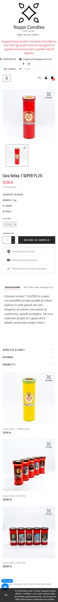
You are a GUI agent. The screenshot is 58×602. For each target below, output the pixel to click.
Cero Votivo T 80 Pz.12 (14, 495)
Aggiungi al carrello (36, 240)
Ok (6, 595)
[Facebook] (23, 64)
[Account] (46, 78)
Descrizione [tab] (12, 287)
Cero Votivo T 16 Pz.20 (14, 562)
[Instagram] (29, 64)
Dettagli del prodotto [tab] (38, 287)
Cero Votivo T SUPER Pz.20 (16, 429)
